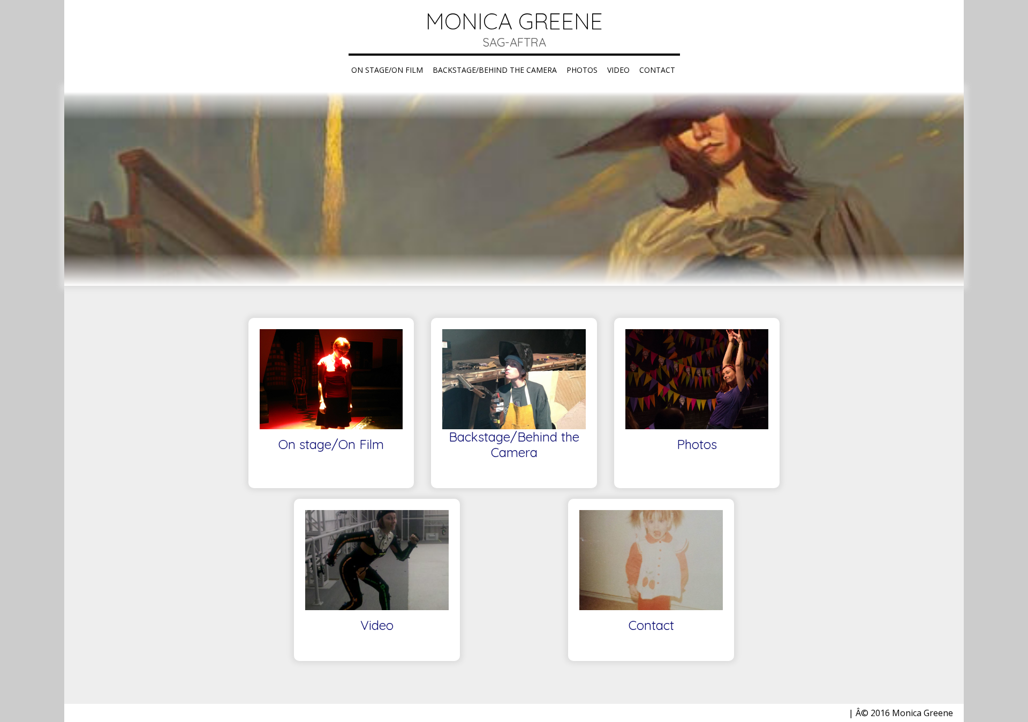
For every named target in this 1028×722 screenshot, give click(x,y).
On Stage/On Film (387, 70)
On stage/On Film (331, 444)
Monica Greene (514, 21)
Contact (657, 70)
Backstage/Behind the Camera (495, 70)
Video (618, 70)
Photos (582, 70)
